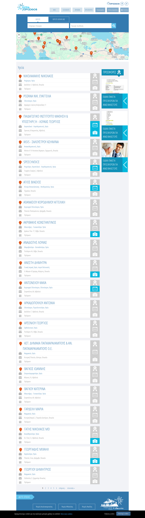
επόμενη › (62, 488)
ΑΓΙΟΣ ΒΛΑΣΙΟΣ (32, 181)
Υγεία (33, 80)
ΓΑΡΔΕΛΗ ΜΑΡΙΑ (33, 408)
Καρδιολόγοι (28, 454)
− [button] (19, 38)
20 (20, 469)
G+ (126, 3)
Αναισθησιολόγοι (29, 434)
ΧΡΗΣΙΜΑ (77, 10)
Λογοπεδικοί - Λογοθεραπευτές (34, 126)
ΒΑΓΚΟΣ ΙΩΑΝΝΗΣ (34, 368)
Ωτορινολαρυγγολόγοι (31, 373)
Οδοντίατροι (28, 101)
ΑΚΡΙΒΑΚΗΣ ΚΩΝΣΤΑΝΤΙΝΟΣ (39, 222)
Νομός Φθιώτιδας (67, 506)
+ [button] (19, 35)
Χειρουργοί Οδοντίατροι (32, 207)
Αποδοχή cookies (123, 513)
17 (20, 409)
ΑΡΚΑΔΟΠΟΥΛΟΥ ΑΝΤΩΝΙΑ (39, 302)
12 (20, 303)
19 (20, 449)
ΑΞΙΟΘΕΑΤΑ (66, 10)
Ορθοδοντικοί (28, 327)
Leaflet (116, 59)
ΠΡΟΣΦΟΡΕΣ (89, 10)
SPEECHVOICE (31, 161)
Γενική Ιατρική (28, 267)
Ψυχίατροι (27, 80)
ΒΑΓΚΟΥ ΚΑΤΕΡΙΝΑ (34, 388)
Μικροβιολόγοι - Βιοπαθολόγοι (34, 247)
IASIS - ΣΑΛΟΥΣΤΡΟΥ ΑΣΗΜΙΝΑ (41, 141)
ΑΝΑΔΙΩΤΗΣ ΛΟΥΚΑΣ (35, 242)
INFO (54, 10)
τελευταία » (71, 488)
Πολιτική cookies (66, 514)
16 (20, 388)
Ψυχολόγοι (27, 166)
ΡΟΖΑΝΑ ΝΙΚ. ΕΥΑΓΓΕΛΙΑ (37, 95)
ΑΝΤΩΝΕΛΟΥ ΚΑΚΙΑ (35, 282)
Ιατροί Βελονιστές (44, 267)
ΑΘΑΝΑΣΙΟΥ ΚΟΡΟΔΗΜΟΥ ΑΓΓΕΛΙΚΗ (44, 202)
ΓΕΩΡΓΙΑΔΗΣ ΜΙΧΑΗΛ (36, 449)
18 (20, 429)
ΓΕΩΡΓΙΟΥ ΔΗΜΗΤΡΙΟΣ (37, 469)
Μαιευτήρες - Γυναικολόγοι (33, 227)
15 (20, 368)
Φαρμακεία (27, 353)
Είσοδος (125, 10)
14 (20, 343)
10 (20, 262)
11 (20, 282)
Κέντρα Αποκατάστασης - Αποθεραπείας (37, 186)
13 (20, 323)
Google (126, 59)
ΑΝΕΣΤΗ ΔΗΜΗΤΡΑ (35, 262)
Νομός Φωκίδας (87, 506)
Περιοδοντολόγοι (38, 307)
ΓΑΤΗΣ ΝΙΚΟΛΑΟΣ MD (37, 428)
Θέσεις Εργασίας (112, 10)
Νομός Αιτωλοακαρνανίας (44, 506)
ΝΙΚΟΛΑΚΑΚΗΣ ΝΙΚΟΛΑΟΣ (38, 75)
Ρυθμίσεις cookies (109, 513)
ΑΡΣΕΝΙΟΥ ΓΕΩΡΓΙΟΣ (36, 322)
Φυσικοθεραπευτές (30, 146)
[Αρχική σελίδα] (30, 9)
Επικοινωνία (100, 10)
